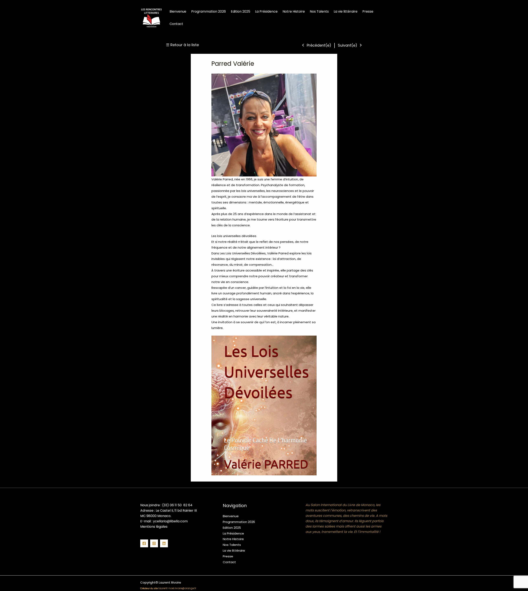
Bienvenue (231, 516)
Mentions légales (153, 526)
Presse (228, 556)
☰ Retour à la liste (182, 44)
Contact (229, 562)
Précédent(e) (319, 45)
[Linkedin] (164, 543)
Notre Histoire (233, 539)
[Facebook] (144, 543)
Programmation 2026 (239, 522)
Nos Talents (232, 545)
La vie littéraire (234, 550)
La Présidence (233, 533)
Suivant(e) (347, 45)
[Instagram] (154, 543)
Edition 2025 (232, 527)
